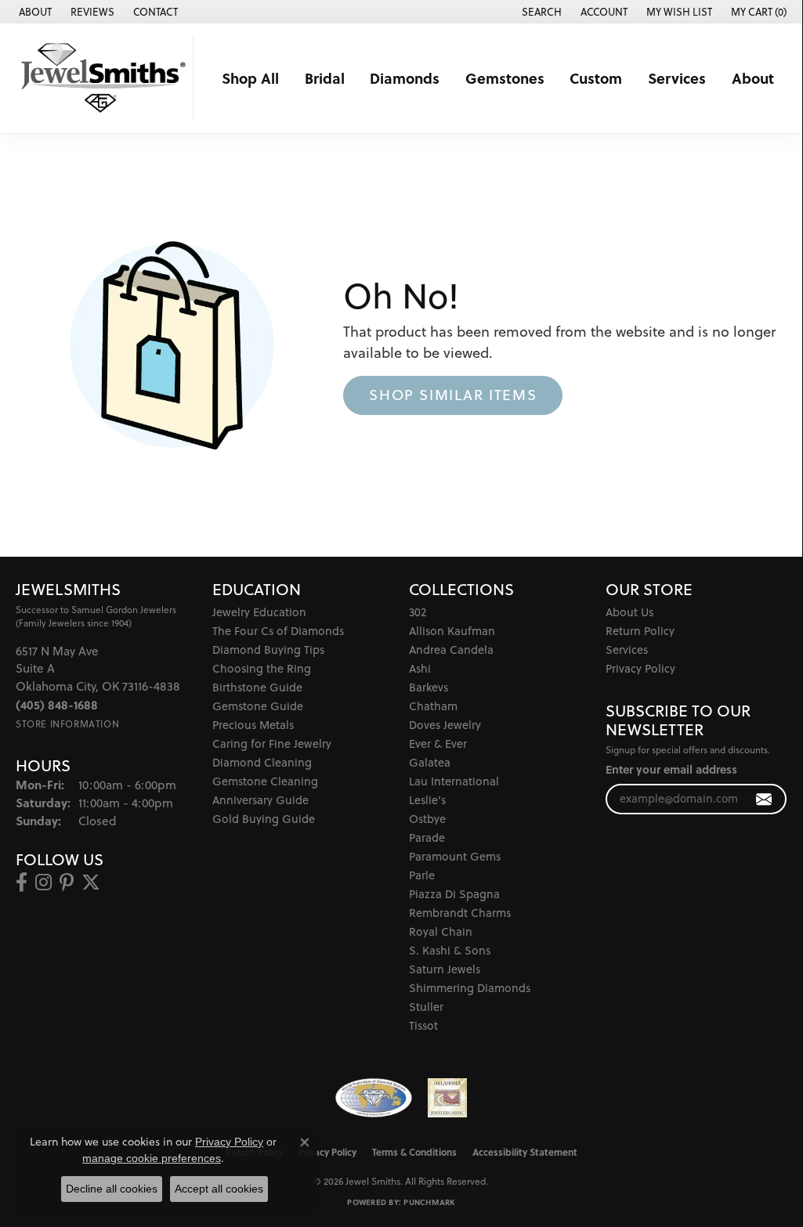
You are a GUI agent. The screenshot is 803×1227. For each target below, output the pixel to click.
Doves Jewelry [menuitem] (445, 724)
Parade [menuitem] (427, 837)
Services (677, 77)
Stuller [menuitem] (426, 1006)
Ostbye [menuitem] (427, 818)
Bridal (325, 77)
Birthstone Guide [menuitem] (257, 687)
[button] (540, 11)
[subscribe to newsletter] (764, 799)
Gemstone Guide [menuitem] (257, 706)
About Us (629, 612)
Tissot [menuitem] (423, 1025)
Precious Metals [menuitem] (253, 724)
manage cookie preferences (151, 1158)
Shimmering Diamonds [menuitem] (469, 988)
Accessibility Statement (524, 1152)
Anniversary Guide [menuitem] (260, 800)
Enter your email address (671, 769)
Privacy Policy (640, 668)
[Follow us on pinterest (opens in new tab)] (67, 882)
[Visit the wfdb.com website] (373, 1097)
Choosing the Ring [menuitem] (261, 668)
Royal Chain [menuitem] (440, 931)
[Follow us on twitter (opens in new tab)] (90, 882)
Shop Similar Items (453, 394)
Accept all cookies (219, 1188)
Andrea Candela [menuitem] (451, 649)
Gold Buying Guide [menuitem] (263, 818)
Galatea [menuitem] (429, 762)
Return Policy (640, 631)
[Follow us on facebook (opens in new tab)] (21, 882)
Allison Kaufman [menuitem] (452, 631)
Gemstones (504, 77)
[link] (34, 11)
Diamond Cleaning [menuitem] (262, 762)
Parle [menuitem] (422, 875)
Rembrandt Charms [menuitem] (460, 912)
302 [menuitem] (417, 612)
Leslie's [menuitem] (427, 800)
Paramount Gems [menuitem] (455, 856)
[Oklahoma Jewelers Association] (447, 1097)
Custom (596, 77)
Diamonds (404, 77)
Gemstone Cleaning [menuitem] (265, 781)
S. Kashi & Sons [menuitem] (449, 950)
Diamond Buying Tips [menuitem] (268, 649)
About (753, 77)
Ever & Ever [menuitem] (438, 743)
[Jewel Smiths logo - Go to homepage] (101, 78)
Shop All (250, 77)
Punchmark (428, 1201)
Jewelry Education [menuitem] (259, 612)
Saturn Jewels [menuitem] (444, 969)
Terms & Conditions (414, 1152)
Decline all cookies (111, 1188)
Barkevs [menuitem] (428, 687)
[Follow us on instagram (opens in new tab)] (43, 882)
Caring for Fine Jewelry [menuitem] (271, 743)
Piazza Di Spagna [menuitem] (454, 894)
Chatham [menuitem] (433, 706)
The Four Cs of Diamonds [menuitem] (278, 631)
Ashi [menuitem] (420, 668)
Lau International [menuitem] (454, 781)
